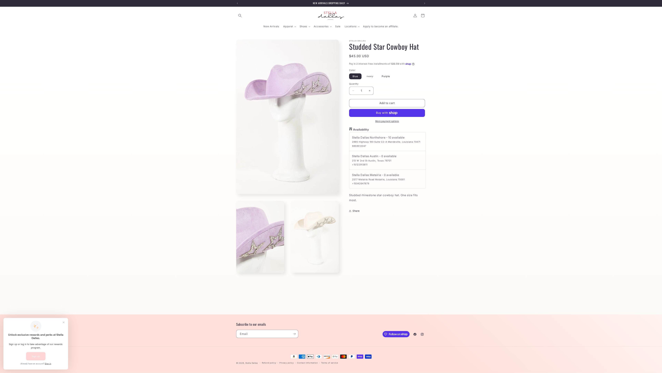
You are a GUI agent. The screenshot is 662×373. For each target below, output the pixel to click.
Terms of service (329, 363)
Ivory (372, 77)
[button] (240, 15)
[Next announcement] (424, 3)
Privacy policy (286, 363)
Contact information (307, 363)
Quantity (353, 83)
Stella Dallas (251, 363)
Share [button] (356, 210)
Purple (386, 76)
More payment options (387, 121)
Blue (355, 76)
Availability (361, 129)
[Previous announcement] (237, 3)
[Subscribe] (294, 334)
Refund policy (269, 363)
